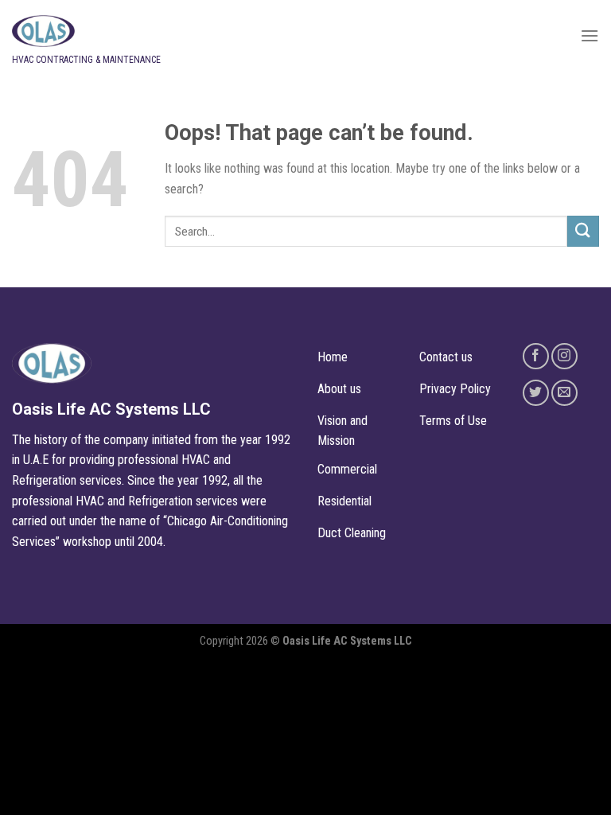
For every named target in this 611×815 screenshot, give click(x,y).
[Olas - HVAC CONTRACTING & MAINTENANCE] (131, 31)
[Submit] (583, 231)
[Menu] (589, 35)
